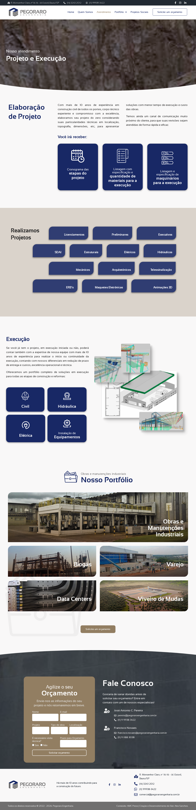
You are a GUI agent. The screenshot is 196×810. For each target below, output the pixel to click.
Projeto (36, 725)
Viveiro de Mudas (160, 599)
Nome (35, 711)
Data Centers (74, 599)
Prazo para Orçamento (72, 738)
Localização (75, 725)
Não (45, 745)
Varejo (174, 564)
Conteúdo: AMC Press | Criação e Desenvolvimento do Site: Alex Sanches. (152, 806)
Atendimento (104, 12)
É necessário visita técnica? (42, 739)
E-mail (63, 711)
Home (71, 12)
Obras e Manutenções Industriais (165, 528)
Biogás (83, 564)
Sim (37, 745)
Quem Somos (85, 12)
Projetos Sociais (139, 12)
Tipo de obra (57, 725)
